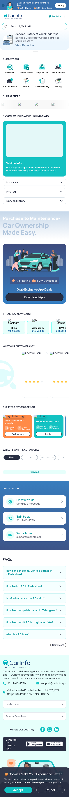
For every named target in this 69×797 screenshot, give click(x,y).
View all (35, 472)
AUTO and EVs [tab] (47, 457)
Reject (50, 790)
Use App (60, 5)
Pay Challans (18, 434)
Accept (18, 790)
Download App (34, 297)
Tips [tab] (29, 457)
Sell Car (48, 434)
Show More (58, 645)
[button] (34, 140)
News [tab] (11, 457)
